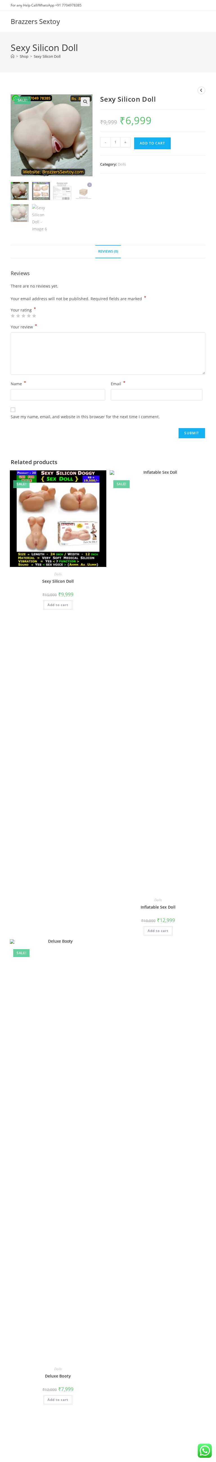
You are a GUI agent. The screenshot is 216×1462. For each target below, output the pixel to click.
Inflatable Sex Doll (158, 907)
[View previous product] (201, 90)
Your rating (23, 310)
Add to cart (152, 143)
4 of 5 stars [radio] (29, 316)
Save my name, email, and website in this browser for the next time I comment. (85, 416)
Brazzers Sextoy (35, 21)
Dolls (122, 164)
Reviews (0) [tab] (108, 251)
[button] (85, 101)
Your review (24, 326)
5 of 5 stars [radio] (34, 316)
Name (18, 383)
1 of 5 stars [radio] (13, 316)
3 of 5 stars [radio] (23, 316)
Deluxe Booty (58, 1376)
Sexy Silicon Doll (47, 56)
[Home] (12, 56)
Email (118, 383)
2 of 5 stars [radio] (18, 316)
